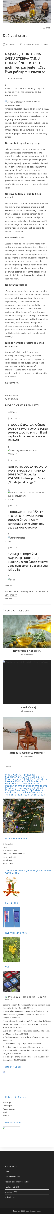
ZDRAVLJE (24, 591)
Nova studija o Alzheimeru (27, 650)
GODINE (41, 591)
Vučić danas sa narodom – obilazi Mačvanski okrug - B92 (26, 1037)
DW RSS (6, 847)
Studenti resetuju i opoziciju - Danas (17, 1043)
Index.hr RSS (8, 863)
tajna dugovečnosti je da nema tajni (28, 291)
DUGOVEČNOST (12, 591)
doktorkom (12, 123)
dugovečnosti (31, 129)
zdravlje (32, 315)
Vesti (45, 44)
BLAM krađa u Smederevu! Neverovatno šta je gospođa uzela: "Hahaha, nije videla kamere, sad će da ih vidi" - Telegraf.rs (25, 1014)
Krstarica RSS (8, 844)
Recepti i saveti (31, 44)
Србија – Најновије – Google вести (25, 998)
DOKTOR (33, 591)
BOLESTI (13, 595)
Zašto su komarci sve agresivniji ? (27, 752)
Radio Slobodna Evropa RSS (14, 853)
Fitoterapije (7, 1105)
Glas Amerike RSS (10, 850)
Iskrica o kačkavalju (27, 707)
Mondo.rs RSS (8, 860)
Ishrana (6, 1115)
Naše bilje (7, 1102)
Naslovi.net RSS (9, 857)
